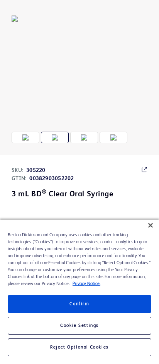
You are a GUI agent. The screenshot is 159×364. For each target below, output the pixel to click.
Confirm (79, 304)
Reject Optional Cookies (79, 347)
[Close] (150, 225)
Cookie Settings (79, 325)
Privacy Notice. (86, 284)
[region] (79, 292)
